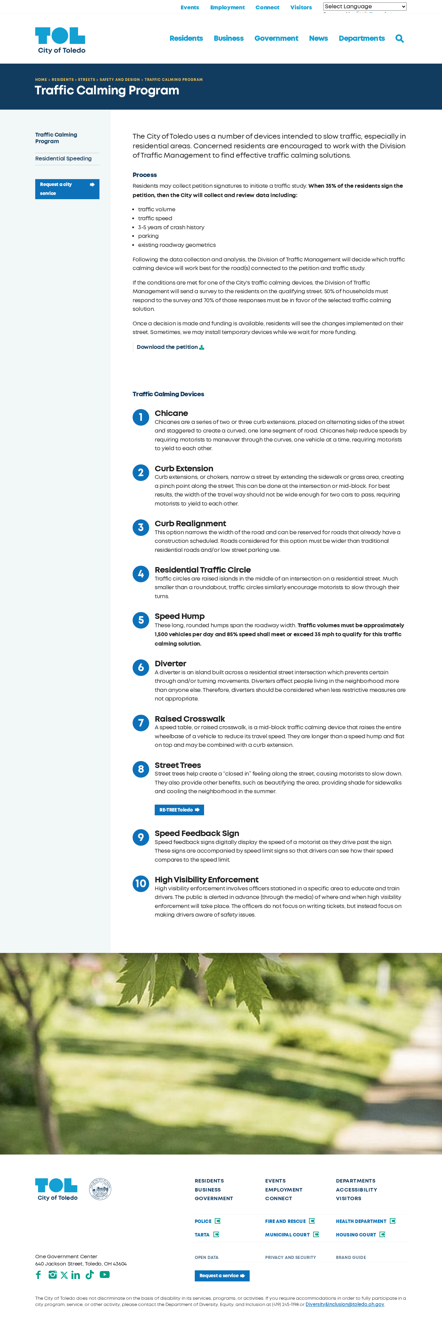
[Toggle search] (400, 39)
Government (276, 38)
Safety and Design (120, 79)
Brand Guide (351, 1257)
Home (41, 79)
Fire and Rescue (286, 1221)
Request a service (219, 1276)
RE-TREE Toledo (176, 810)
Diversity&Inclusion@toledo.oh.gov (345, 1304)
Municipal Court (288, 1235)
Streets (86, 79)
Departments (361, 38)
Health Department (361, 1221)
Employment (227, 7)
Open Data (207, 1257)
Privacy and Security (290, 1257)
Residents (186, 38)
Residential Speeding (63, 158)
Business (228, 38)
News (318, 38)
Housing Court (356, 1235)
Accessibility (356, 1189)
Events (190, 7)
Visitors (301, 7)
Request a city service (56, 189)
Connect (267, 7)
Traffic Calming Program (174, 79)
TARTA (203, 1235)
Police (203, 1221)
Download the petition (167, 347)
